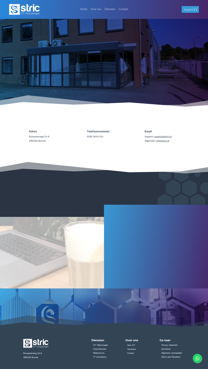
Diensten (110, 9)
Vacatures (131, 349)
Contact (123, 9)
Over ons (96, 9)
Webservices (99, 353)
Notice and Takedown (170, 357)
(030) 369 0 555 (106, 88)
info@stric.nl (162, 140)
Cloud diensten (99, 349)
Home (83, 9)
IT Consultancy (100, 357)
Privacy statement (169, 345)
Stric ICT (131, 345)
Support (188, 9)
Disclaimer (166, 349)
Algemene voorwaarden (171, 353)
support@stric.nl (163, 136)
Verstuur (185, 269)
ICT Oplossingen (100, 345)
